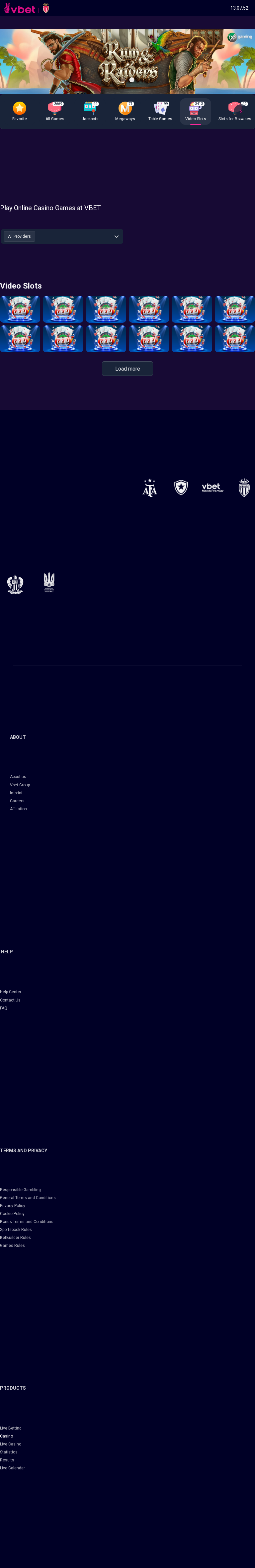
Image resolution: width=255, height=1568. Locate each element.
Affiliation (18, 809)
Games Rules (12, 1246)
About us (18, 776)
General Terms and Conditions (28, 1198)
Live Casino (10, 1444)
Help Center (10, 992)
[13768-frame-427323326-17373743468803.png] (181, 487)
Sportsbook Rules (16, 1230)
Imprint (16, 793)
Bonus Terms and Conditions (26, 1222)
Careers (17, 801)
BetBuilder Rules (15, 1238)
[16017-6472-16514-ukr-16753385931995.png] (49, 582)
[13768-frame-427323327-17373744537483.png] (149, 487)
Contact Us (10, 1000)
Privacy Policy (12, 1206)
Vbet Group (20, 785)
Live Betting (11, 1428)
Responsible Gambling (20, 1190)
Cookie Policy (12, 1214)
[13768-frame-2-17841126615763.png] (212, 487)
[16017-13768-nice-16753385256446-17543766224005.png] (15, 584)
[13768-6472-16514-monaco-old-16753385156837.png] (244, 487)
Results (7, 1460)
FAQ (3, 1008)
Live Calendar (12, 1468)
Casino (6, 1436)
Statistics (9, 1452)
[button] (19, 111)
